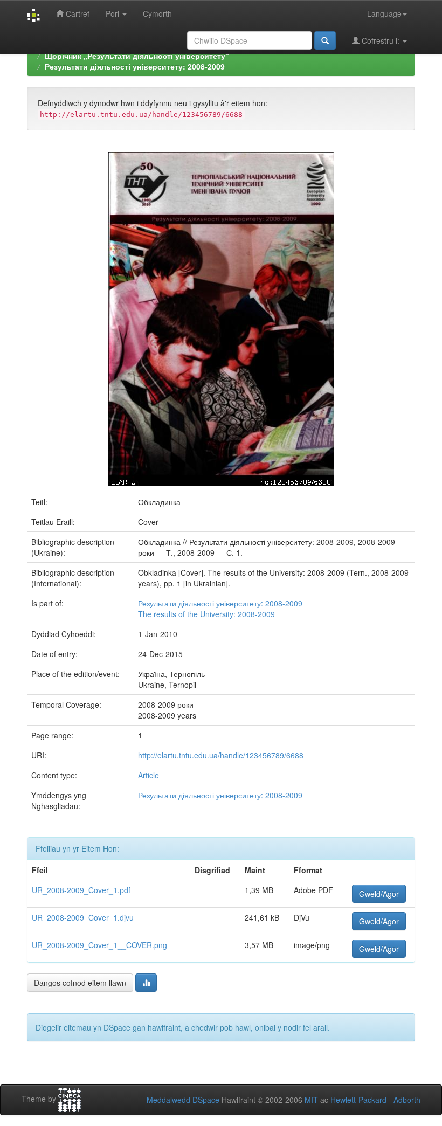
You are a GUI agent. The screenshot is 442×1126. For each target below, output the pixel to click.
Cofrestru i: (381, 40)
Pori (113, 13)
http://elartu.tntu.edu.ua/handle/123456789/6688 (220, 755)
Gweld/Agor (379, 893)
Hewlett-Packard (358, 1099)
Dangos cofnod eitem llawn (80, 982)
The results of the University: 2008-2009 (206, 614)
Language (384, 13)
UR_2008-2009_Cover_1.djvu (83, 917)
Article (148, 775)
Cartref (76, 13)
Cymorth (157, 13)
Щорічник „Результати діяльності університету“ (137, 55)
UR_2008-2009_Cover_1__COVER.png (99, 945)
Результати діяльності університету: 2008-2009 (135, 66)
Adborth (406, 1099)
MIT (311, 1099)
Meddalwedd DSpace (183, 1099)
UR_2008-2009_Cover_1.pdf (81, 890)
